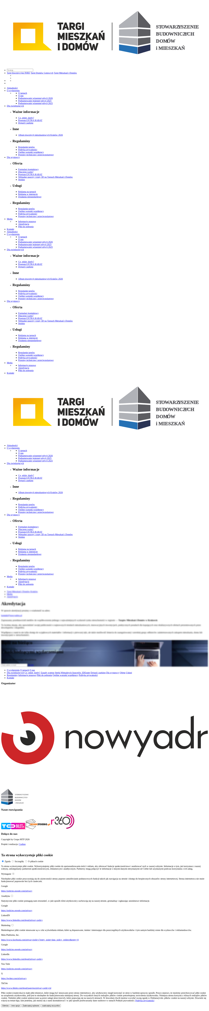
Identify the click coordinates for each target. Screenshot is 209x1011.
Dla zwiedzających (15, 106)
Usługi (129, 672)
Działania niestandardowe (29, 197)
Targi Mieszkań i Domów (65, 73)
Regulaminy (12, 675)
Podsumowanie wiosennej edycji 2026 (35, 98)
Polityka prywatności (27, 149)
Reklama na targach (27, 191)
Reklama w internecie (28, 194)
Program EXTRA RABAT (30, 120)
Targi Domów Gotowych (42, 73)
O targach (22, 93)
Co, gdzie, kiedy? (26, 118)
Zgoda (8, 861)
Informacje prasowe (27, 221)
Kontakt (10, 229)
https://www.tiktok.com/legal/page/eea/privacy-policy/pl (26, 988)
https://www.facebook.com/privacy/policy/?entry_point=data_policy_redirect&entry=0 (40, 940)
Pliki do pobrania (26, 226)
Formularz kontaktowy (28, 169)
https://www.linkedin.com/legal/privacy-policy (22, 920)
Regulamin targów (26, 147)
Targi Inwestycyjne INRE (18, 73)
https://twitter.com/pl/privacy (14, 978)
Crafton (22, 844)
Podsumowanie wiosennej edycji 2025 (35, 103)
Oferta (122, 672)
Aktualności (12, 88)
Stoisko (21, 179)
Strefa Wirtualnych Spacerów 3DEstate (72, 672)
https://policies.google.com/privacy (16, 891)
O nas (20, 95)
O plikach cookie (35, 861)
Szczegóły (19, 861)
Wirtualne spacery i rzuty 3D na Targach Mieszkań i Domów (45, 177)
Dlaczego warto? (25, 172)
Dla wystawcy (13, 157)
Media (10, 219)
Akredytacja (23, 224)
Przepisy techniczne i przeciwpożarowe (36, 155)
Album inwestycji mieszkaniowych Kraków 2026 (40, 135)
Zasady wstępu (47, 672)
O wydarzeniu (13, 90)
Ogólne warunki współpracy (31, 152)
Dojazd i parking (25, 123)
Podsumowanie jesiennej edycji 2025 (34, 101)
